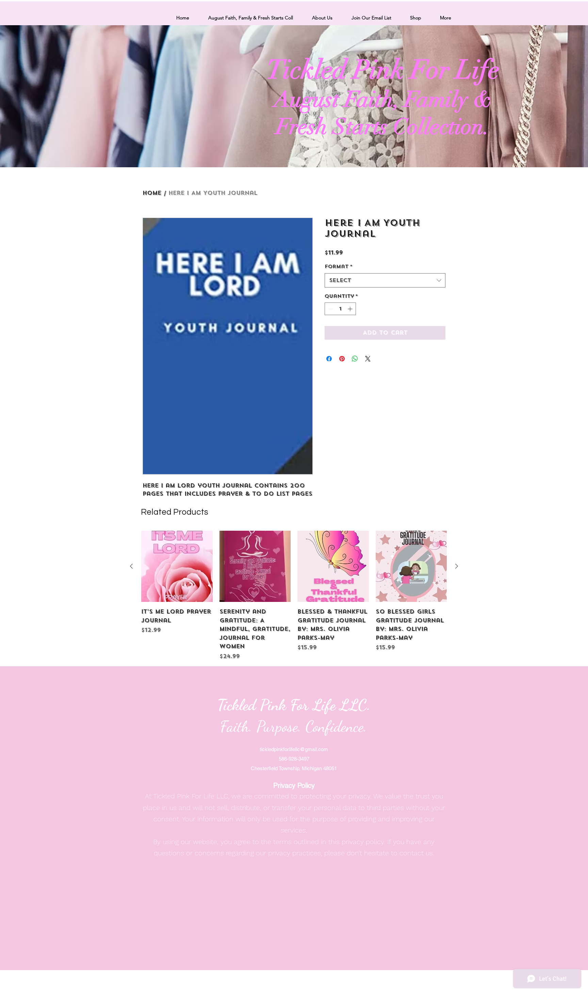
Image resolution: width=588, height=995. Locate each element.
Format (339, 266)
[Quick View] (177, 566)
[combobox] (385, 280)
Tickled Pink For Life (383, 69)
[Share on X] (368, 359)
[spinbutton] (340, 309)
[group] (294, 595)
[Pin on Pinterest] (342, 359)
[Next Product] (457, 566)
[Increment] (350, 309)
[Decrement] (330, 309)
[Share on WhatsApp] (355, 359)
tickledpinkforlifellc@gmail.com (294, 749)
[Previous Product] (131, 566)
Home (152, 193)
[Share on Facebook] (329, 359)
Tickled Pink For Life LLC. (294, 705)
